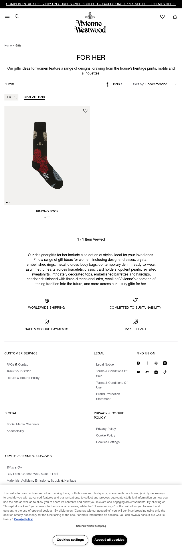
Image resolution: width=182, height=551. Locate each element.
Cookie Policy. (23, 519)
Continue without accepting (91, 526)
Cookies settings (70, 540)
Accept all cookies (110, 540)
